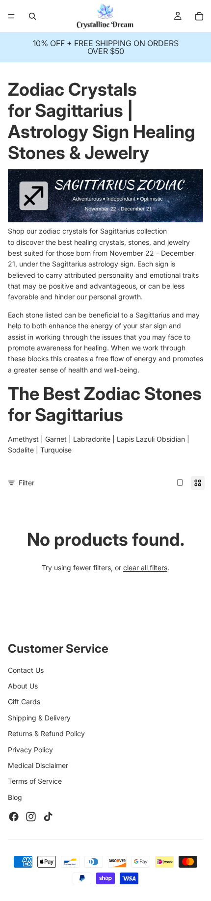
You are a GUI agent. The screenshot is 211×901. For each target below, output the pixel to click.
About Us (23, 686)
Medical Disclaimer (38, 765)
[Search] (32, 16)
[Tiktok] (48, 816)
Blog (15, 797)
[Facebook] (14, 816)
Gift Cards (24, 701)
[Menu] (11, 16)
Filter (26, 482)
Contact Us (26, 670)
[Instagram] (31, 816)
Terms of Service (35, 781)
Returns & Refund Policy (46, 733)
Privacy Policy (30, 749)
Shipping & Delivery (39, 718)
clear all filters (145, 567)
